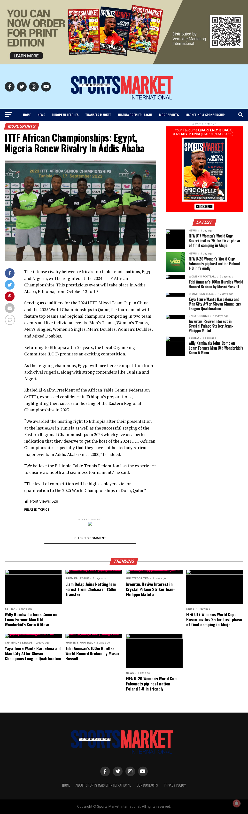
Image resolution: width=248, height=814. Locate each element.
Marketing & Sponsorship (205, 114)
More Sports (169, 114)
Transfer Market (98, 114)
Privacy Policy (175, 785)
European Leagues (65, 114)
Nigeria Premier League (135, 114)
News (41, 114)
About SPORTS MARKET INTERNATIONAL (103, 785)
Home (27, 114)
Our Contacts (147, 785)
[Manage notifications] (236, 803)
